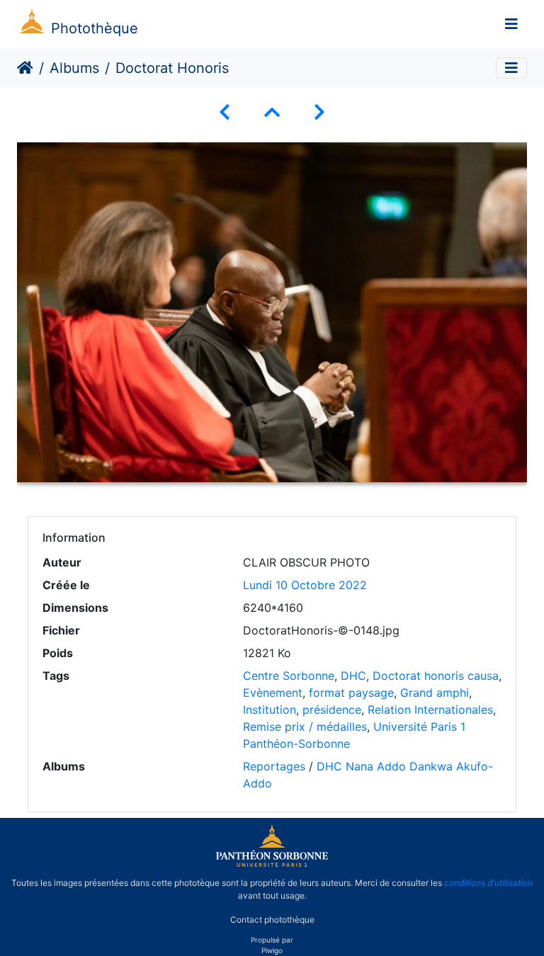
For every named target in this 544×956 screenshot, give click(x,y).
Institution (269, 709)
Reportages (274, 766)
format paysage (351, 692)
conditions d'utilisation (488, 882)
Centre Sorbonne (288, 675)
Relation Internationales (430, 709)
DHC (353, 675)
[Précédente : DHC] (224, 112)
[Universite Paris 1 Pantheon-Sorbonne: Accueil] (272, 864)
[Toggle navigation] (511, 24)
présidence (331, 709)
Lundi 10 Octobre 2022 (305, 585)
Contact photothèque (272, 919)
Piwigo (272, 950)
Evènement (272, 692)
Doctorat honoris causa (436, 675)
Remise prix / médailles (305, 726)
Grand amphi (434, 692)
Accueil (25, 68)
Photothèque (94, 28)
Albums (74, 67)
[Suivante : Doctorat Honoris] (319, 112)
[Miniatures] (272, 112)
